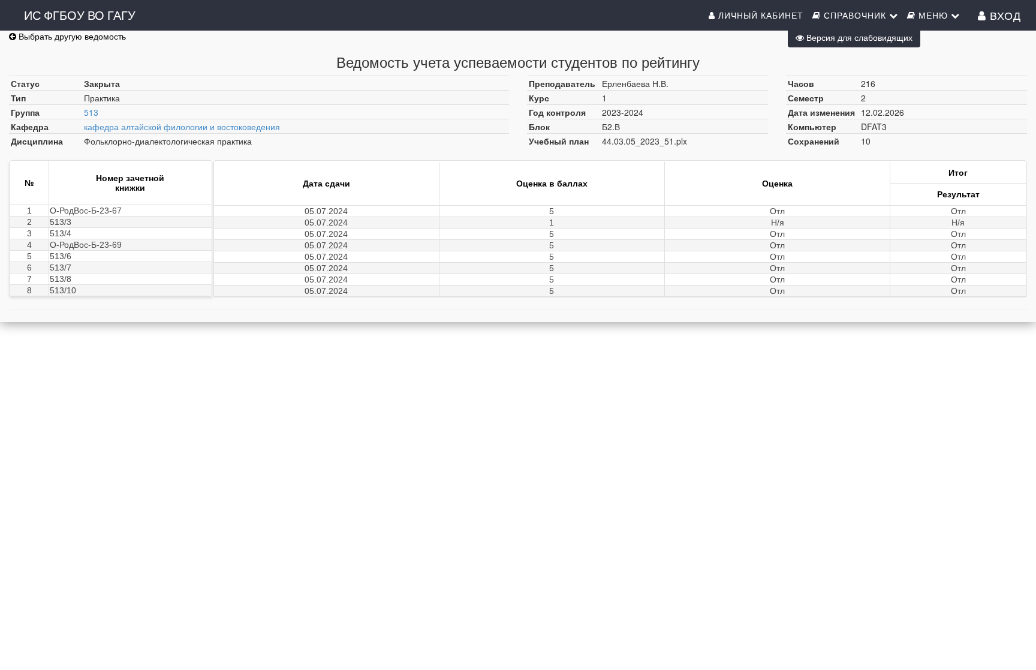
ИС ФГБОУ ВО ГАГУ (79, 14)
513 (91, 112)
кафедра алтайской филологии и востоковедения (182, 127)
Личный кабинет (759, 15)
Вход (1003, 15)
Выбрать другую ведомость (71, 36)
